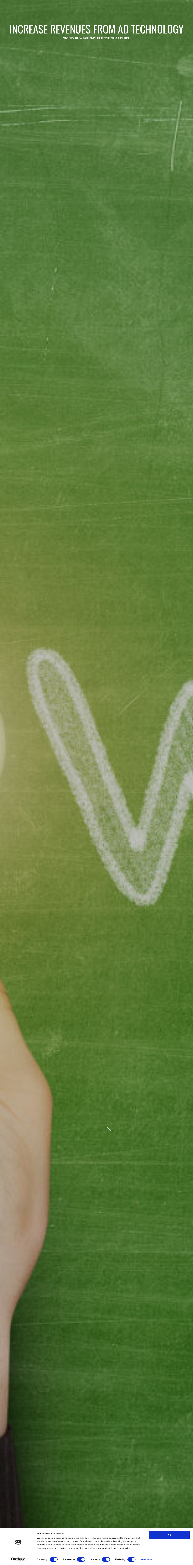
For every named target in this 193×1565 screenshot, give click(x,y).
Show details (147, 1559)
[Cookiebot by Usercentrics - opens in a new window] (18, 1559)
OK (169, 1535)
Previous (87, 1131)
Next (105, 1131)
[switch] (81, 1559)
